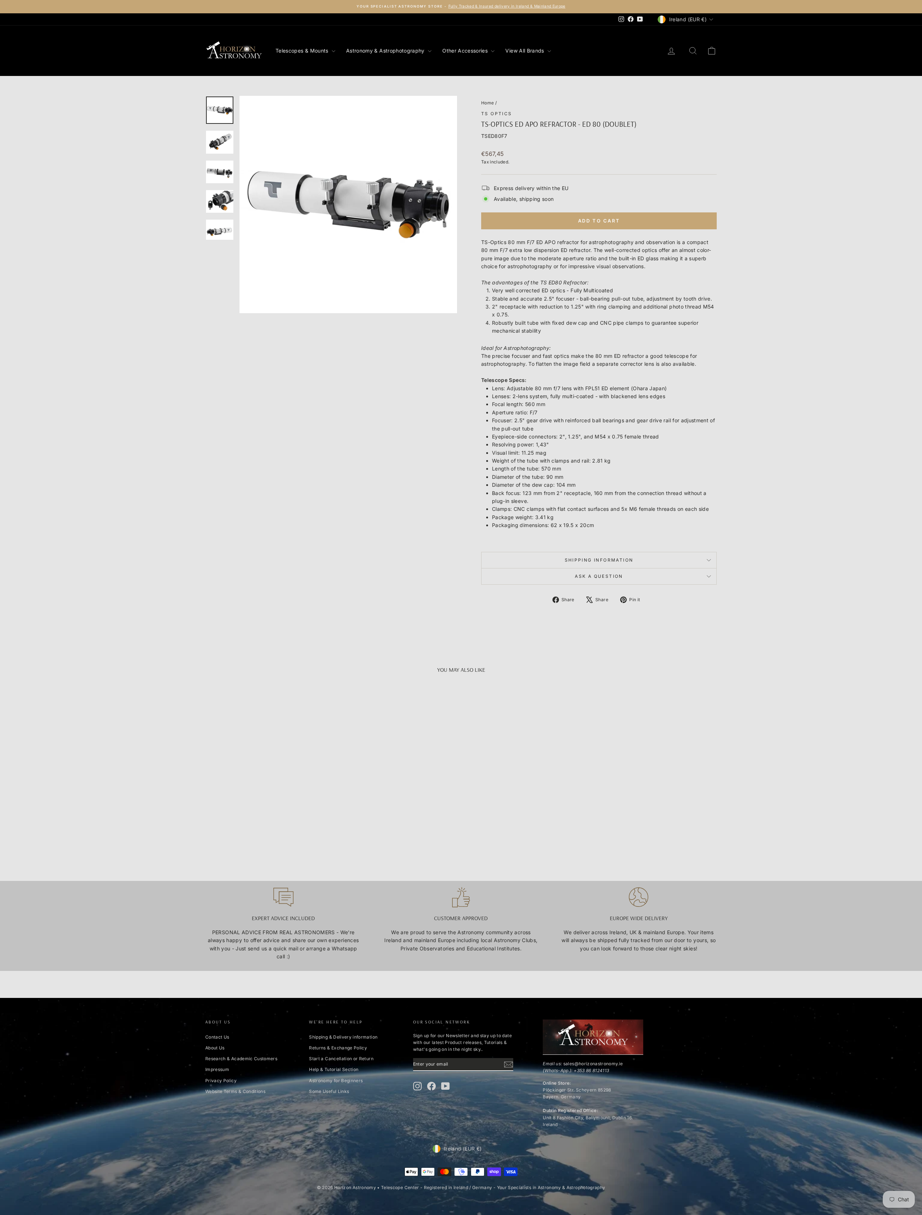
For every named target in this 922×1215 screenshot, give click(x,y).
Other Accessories (465, 51)
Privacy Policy (221, 1080)
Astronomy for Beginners (336, 1080)
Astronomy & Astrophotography (386, 51)
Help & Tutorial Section (333, 1069)
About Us (215, 1047)
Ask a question (599, 576)
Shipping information (599, 560)
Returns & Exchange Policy (338, 1047)
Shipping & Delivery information (343, 1037)
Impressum (217, 1069)
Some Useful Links (329, 1091)
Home (487, 102)
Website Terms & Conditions (235, 1091)
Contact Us (217, 1037)
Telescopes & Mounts (303, 51)
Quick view (266, 806)
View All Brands (525, 51)
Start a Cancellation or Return (341, 1058)
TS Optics (496, 113)
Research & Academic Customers (241, 1058)
